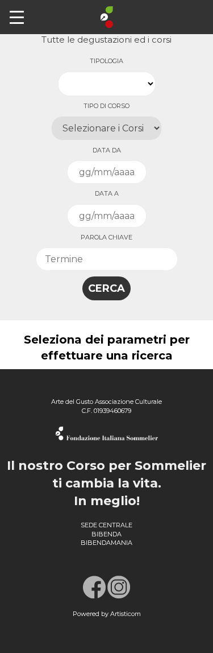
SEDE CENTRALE (106, 525)
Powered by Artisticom (107, 614)
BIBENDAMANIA (106, 543)
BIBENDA (106, 534)
